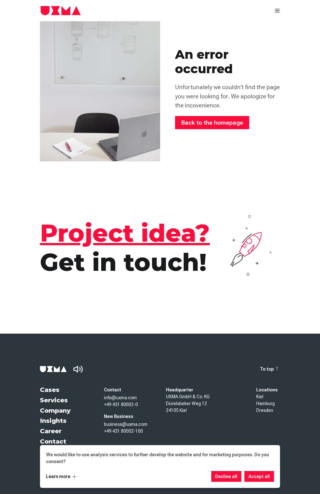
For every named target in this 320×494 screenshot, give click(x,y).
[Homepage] (60, 10)
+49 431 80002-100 (123, 431)
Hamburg (265, 403)
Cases (49, 389)
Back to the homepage (212, 122)
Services (54, 400)
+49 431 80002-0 (121, 404)
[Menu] (277, 10)
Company (55, 410)
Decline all (226, 476)
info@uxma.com (120, 397)
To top (267, 369)
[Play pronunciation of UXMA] (78, 369)
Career (50, 431)
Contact (53, 441)
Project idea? (125, 233)
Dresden (264, 410)
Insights (53, 420)
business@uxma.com (125, 424)
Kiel (259, 396)
